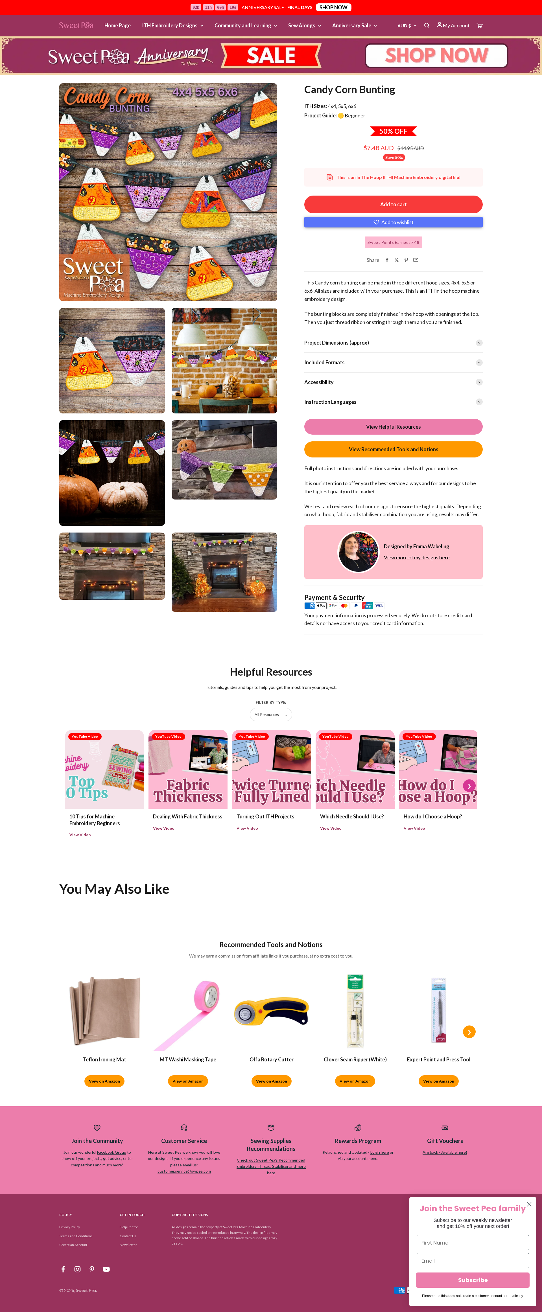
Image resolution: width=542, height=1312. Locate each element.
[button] (393, 222)
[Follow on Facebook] (63, 1269)
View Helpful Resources (393, 427)
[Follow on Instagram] (77, 1269)
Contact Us (128, 1236)
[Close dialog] (529, 1204)
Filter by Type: (271, 702)
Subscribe (473, 1280)
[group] (271, 55)
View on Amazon (104, 1081)
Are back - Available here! (445, 1152)
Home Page (117, 25)
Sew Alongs (301, 25)
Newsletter (128, 1245)
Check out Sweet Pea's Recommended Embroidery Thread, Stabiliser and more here (271, 1166)
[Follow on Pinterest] (92, 1269)
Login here (379, 1152)
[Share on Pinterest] (406, 260)
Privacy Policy (69, 1227)
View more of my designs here (417, 557)
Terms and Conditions (76, 1236)
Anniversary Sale (351, 25)
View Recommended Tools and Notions (393, 449)
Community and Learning (243, 25)
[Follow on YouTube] (106, 1269)
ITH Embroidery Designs (170, 25)
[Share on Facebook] (387, 260)
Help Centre (129, 1227)
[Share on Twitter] (396, 260)
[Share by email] (416, 260)
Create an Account (73, 1245)
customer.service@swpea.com (184, 1171)
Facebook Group (111, 1152)
